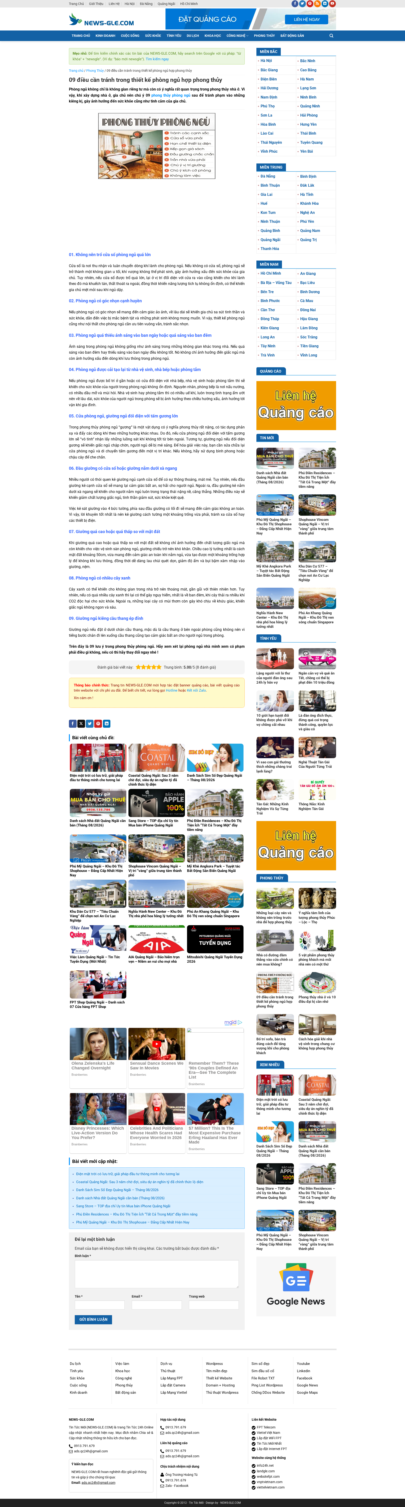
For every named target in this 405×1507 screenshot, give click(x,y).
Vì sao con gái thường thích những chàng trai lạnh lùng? (274, 766)
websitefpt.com (268, 1477)
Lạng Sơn (308, 88)
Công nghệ (123, 1378)
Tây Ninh (268, 346)
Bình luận (83, 1256)
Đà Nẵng (146, 4)
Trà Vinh (268, 355)
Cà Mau (306, 301)
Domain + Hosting (220, 1385)
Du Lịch (193, 36)
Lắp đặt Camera (173, 1385)
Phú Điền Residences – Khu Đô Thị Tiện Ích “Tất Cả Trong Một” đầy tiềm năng (136, 1214)
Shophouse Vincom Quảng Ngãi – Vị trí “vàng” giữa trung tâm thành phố (316, 527)
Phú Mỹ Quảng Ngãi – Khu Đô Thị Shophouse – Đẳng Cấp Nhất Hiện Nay (132, 1222)
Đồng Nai (308, 310)
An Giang (308, 273)
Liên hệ (114, 4)
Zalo (168, 1486)
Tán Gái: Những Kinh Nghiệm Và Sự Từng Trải (272, 808)
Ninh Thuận (270, 221)
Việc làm (122, 1364)
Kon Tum (268, 212)
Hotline (171, 690)
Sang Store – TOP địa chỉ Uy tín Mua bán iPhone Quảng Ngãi (123, 1206)
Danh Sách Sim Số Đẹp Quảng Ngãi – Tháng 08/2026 (117, 1190)
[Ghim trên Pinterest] (98, 724)
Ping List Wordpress (267, 1385)
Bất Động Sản (292, 36)
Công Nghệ (236, 36)
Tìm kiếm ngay (157, 59)
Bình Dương (310, 292)
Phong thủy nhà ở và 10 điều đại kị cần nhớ (317, 999)
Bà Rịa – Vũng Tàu (276, 282)
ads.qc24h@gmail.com (91, 1451)
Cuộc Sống (130, 36)
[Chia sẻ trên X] (81, 724)
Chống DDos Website (268, 1392)
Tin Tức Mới (196, 1502)
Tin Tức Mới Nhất (269, 1444)
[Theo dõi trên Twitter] (302, 3)
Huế (264, 203)
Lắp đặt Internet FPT (272, 1449)
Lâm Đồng (309, 328)
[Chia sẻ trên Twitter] (90, 724)
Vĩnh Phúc (269, 151)
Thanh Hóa (270, 248)
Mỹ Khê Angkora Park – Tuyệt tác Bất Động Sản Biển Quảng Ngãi (273, 571)
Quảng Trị (308, 240)
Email (137, 1297)
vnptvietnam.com (269, 1482)
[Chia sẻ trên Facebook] (73, 724)
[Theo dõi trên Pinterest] (310, 3)
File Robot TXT (263, 1378)
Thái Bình (308, 133)
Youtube (303, 1364)
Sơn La (266, 115)
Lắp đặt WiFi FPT (269, 1438)
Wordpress (214, 1364)
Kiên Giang (270, 328)
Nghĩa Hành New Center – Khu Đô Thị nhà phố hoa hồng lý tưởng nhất (272, 620)
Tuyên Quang (311, 142)
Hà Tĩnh (306, 194)
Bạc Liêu (307, 282)
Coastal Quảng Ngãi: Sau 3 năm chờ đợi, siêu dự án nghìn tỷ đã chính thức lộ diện (139, 1182)
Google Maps (307, 1392)
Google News (307, 1385)
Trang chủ (76, 4)
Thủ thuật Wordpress (222, 1392)
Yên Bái (306, 151)
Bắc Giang (269, 70)
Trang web (197, 1297)
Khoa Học (213, 36)
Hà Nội (130, 4)
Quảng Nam (310, 230)
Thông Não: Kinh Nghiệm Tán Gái (312, 806)
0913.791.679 (84, 1446)
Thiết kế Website (219, 1378)
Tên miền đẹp (216, 1371)
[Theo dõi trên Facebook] (295, 3)
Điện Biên (269, 79)
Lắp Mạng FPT (172, 1378)
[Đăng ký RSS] (317, 3)
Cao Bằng (308, 70)
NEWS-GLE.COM (230, 1502)
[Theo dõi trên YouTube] (332, 3)
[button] (331, 35)
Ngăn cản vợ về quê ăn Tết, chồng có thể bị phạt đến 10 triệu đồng (316, 678)
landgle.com (266, 1471)
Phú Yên (307, 221)
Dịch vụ (166, 1364)
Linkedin (303, 1371)
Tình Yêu (174, 36)
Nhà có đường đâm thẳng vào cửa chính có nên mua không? (274, 959)
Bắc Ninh (307, 61)
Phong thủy (124, 1385)
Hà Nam (307, 79)
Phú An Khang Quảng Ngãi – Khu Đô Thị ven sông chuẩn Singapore (316, 617)
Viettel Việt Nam (268, 1433)
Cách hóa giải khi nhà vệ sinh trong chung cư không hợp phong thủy (317, 1043)
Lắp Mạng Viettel (174, 1392)
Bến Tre (267, 292)
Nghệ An (307, 212)
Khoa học (122, 1371)
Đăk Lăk (307, 185)
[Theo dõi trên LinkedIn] (325, 3)
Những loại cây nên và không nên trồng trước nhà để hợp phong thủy (274, 917)
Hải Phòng (309, 115)
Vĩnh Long (308, 355)
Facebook (304, 1378)
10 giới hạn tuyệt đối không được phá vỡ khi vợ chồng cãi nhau (274, 720)
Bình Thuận (270, 185)
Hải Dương (269, 88)
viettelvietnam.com (271, 1487)
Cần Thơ (268, 310)
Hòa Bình (268, 124)
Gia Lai (266, 194)
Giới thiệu (96, 4)
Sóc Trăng (308, 337)
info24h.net (265, 1466)
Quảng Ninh (310, 106)
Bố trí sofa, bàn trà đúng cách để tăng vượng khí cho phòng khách (272, 1046)
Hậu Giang (309, 319)
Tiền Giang (309, 346)
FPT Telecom (266, 1427)
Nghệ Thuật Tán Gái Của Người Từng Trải (315, 764)
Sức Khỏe (153, 36)
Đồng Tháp (270, 319)
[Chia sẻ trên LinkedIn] (107, 724)
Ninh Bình (308, 97)
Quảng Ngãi (166, 4)
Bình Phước (270, 301)
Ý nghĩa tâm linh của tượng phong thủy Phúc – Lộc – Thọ (317, 917)
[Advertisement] (157, 217)
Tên (78, 1297)
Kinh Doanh (105, 36)
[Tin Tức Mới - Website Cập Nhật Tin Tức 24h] (105, 19)
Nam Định (269, 97)
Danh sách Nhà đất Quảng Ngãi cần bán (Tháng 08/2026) (120, 1198)
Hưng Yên (308, 124)
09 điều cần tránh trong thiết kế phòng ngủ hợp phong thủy (274, 1001)
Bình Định (308, 176)
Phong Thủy (264, 36)
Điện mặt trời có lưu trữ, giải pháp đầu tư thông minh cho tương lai (128, 1174)
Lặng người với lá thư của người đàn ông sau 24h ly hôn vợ (274, 678)
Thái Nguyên (271, 142)
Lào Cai (267, 133)
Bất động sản (125, 1392)
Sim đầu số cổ (262, 1371)
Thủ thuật (168, 1371)
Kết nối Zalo (196, 690)
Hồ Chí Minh (189, 4)
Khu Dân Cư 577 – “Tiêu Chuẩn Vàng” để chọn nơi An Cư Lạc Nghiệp (316, 573)
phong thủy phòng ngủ (170, 95)
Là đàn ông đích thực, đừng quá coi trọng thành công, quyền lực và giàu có (316, 722)
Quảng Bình (270, 230)
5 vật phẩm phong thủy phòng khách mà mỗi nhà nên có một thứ (316, 959)
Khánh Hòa (309, 203)
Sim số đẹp (260, 1364)
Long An (268, 337)
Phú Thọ (268, 106)
